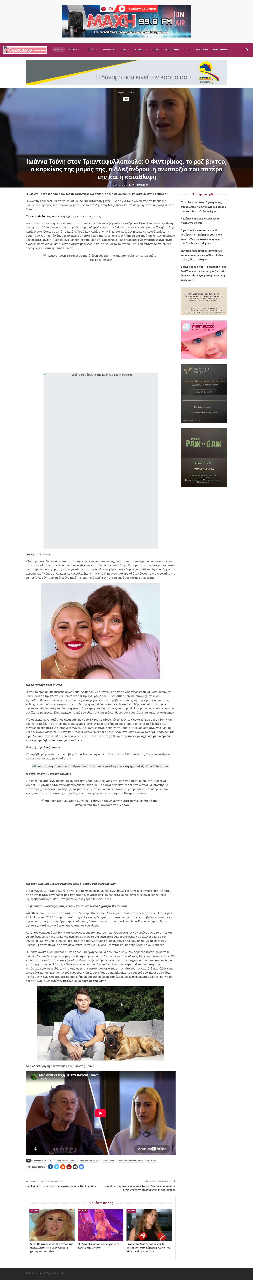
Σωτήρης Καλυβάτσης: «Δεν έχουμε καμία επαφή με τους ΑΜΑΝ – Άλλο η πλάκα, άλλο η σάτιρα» (202, 255)
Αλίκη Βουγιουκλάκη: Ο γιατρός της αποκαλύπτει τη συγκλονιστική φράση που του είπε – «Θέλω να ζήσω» (203, 207)
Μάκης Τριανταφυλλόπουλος (130, 1160)
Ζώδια (155, 49)
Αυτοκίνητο (172, 49)
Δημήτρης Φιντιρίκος (89, 1160)
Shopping (109, 49)
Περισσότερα (220, 49)
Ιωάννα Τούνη (108, 1160)
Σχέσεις (139, 49)
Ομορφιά (73, 49)
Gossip (34, 1210)
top (51, 1160)
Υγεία (123, 49)
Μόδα (90, 49)
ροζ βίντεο (152, 1160)
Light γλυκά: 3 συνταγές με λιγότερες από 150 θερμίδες (61, 1186)
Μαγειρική (202, 49)
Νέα (57, 49)
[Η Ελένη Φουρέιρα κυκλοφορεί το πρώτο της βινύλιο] (100, 1225)
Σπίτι (187, 49)
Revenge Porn (40, 1160)
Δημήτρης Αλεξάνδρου (66, 1160)
